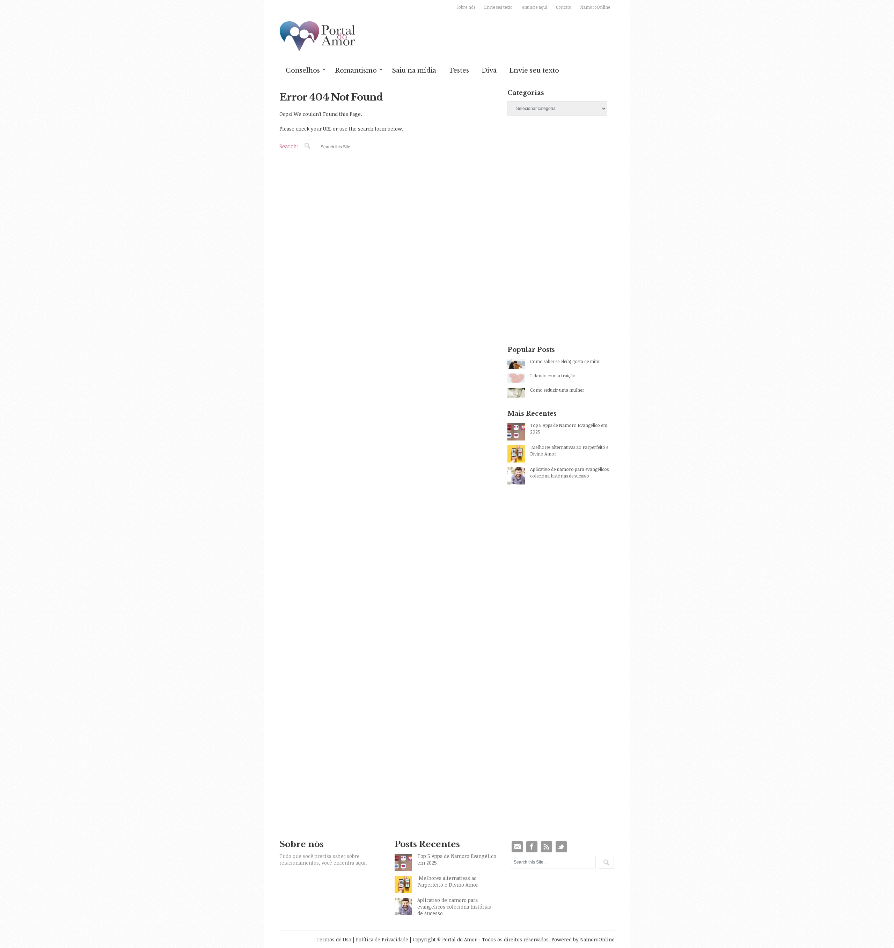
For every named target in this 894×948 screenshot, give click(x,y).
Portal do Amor (317, 36)
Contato (563, 7)
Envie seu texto (498, 7)
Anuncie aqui (534, 7)
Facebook (531, 846)
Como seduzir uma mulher (557, 390)
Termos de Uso (333, 939)
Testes (459, 70)
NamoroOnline (595, 7)
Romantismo (358, 69)
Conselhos (305, 69)
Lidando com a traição (553, 375)
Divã (489, 70)
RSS (546, 846)
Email (517, 846)
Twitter (561, 846)
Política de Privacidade (382, 939)
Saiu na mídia (414, 70)
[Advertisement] (561, 183)
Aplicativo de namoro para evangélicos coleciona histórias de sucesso (569, 472)
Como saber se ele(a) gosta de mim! (565, 361)
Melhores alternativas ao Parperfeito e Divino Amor (569, 450)
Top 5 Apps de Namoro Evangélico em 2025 (568, 428)
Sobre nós (465, 7)
